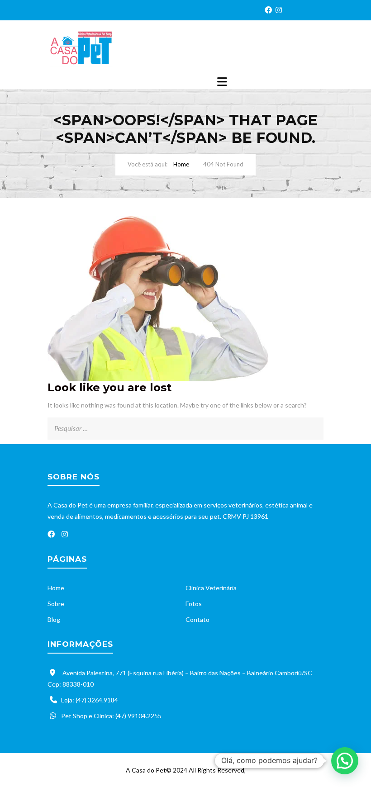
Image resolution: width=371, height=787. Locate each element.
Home (181, 164)
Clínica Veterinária (211, 588)
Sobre (56, 603)
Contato (197, 619)
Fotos (194, 603)
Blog (54, 619)
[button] (344, 760)
